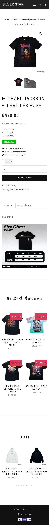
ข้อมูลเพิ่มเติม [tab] (24, 205)
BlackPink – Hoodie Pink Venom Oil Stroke (12, 471)
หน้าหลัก (8, 19)
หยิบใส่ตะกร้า (25, 178)
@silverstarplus (16, 148)
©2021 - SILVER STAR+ (24, 510)
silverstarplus (19, 151)
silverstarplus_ (20, 155)
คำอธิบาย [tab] (8, 205)
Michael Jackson (29, 19)
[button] (40, 33)
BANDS (16, 19)
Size (3, 160)
